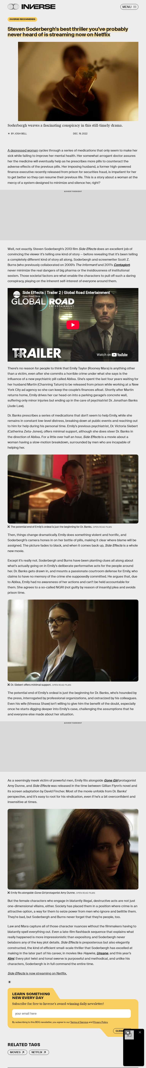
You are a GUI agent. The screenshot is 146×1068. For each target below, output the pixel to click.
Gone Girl (111, 780)
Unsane (102, 953)
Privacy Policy (100, 1022)
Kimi (11, 959)
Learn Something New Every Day (31, 995)
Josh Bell (20, 133)
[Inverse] (38, 6)
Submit (121, 1031)
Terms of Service (79, 1022)
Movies (15, 1052)
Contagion (121, 265)
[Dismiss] (140, 1032)
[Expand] (127, 1032)
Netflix (37, 1052)
